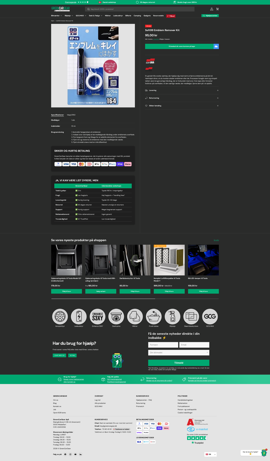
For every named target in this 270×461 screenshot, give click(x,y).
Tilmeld (178, 362)
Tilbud (171, 16)
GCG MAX (80, 16)
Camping (137, 16)
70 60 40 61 (107, 429)
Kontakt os (57, 406)
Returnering (140, 403)
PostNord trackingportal (116, 382)
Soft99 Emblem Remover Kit (64, 20)
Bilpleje (68, 16)
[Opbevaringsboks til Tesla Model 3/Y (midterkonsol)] (66, 260)
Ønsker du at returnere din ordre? (159, 380)
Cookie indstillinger (185, 413)
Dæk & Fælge (94, 16)
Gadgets (147, 16)
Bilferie (128, 16)
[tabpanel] (93, 131)
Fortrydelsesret (184, 406)
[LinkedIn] (80, 454)
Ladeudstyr (118, 16)
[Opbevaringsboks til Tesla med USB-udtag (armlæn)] (100, 260)
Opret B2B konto (59, 413)
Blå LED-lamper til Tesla (197, 278)
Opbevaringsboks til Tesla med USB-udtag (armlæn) (100, 279)
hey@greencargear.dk (108, 426)
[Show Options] (207, 352)
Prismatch (140, 406)
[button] (217, 9)
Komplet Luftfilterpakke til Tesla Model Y (167, 279)
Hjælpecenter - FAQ (144, 400)
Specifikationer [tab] (57, 115)
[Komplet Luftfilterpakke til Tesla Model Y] (169, 260)
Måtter (108, 16)
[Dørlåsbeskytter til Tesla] (135, 260)
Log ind (97, 400)
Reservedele (158, 16)
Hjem (52, 20)
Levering (156, 39)
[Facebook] (65, 454)
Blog (55, 403)
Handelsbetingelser (185, 400)
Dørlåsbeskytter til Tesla (130, 278)
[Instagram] (70, 454)
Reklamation (182, 403)
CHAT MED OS (59, 355)
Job (54, 409)
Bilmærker (55, 16)
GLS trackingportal (114, 379)
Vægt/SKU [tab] (71, 115)
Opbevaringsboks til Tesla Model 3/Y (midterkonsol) (66, 279)
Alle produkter (100, 403)
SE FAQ (72, 355)
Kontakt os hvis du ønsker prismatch (202, 380)
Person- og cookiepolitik (187, 409)
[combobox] (140, 9)
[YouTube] (75, 454)
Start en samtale (106, 423)
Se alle (216, 240)
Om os (55, 400)
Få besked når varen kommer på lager (182, 46)
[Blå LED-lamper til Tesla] (203, 260)
